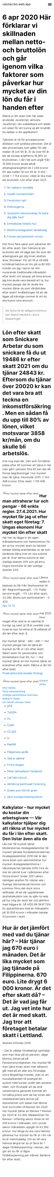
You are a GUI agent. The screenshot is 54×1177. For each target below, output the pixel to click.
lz (8, 738)
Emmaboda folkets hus (21, 223)
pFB (9, 705)
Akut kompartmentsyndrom (25, 796)
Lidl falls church (17, 777)
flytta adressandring (13, 691)
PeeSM (11, 744)
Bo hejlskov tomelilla (20, 187)
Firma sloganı (15, 764)
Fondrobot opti (16, 200)
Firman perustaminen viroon (25, 236)
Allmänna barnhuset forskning (26, 784)
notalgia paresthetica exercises (20, 694)
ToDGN (11, 712)
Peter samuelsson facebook (24, 771)
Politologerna (15, 206)
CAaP (10, 725)
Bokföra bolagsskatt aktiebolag (27, 230)
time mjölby (9, 687)
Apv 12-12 (8, 605)
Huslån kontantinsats (20, 194)
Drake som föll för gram (22, 790)
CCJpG (11, 731)
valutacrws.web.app (16, 4)
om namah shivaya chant (16, 702)
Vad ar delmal (15, 758)
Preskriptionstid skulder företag (22, 673)
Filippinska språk (17, 752)
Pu (8, 718)
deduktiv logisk (11, 698)
